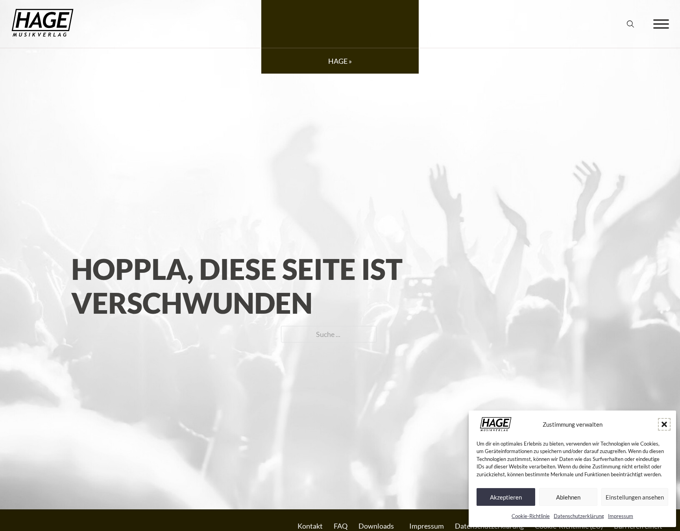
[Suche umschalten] (630, 24)
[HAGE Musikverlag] (42, 35)
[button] (664, 424)
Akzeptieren (506, 497)
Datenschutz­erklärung (579, 516)
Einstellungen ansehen (635, 497)
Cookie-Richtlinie (531, 516)
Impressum (620, 516)
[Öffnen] (661, 24)
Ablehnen (568, 497)
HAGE (337, 61)
